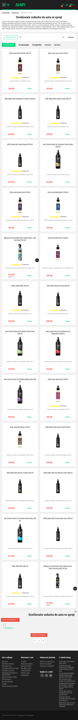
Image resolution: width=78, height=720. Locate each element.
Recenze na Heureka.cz (47, 661)
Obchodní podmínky (8, 664)
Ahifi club (5, 661)
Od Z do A (57, 45)
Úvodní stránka (6, 12)
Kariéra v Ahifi (25, 673)
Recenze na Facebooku (47, 666)
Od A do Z (48, 45)
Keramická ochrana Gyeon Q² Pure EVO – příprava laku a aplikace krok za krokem (67, 685)
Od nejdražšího (37, 45)
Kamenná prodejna (27, 664)
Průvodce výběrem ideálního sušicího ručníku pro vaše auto (67, 698)
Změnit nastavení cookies (10, 686)
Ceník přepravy (6, 679)
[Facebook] (42, 675)
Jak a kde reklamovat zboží (10, 668)
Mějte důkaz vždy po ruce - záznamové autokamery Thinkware (67, 704)
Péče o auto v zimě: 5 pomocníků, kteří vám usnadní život (65, 692)
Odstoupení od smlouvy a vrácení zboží (9, 674)
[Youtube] (51, 675)
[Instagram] (46, 675)
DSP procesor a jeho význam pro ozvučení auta (67, 680)
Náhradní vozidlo (26, 666)
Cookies (4, 684)
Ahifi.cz (22, 715)
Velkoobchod (25, 675)
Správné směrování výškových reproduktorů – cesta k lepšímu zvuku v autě (67, 668)
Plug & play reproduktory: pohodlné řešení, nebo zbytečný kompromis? (66, 675)
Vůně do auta (15, 12)
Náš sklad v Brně (26, 668)
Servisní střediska (7, 681)
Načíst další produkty (9, 620)
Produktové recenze (8, 670)
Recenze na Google (46, 664)
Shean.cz (31, 715)
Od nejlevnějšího (24, 45)
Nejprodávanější (8, 45)
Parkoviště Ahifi (26, 670)
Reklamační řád (6, 666)
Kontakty (23, 661)
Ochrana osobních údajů (9, 677)
